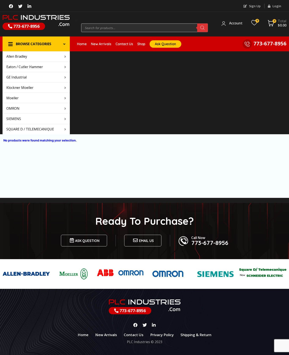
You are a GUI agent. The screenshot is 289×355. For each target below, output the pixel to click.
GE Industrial (16, 77)
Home (82, 44)
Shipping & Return (195, 334)
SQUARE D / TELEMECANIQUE (30, 129)
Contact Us (124, 44)
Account (235, 23)
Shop (141, 44)
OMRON (12, 108)
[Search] (202, 28)
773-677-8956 (26, 26)
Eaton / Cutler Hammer (24, 66)
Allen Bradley (16, 56)
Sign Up (254, 6)
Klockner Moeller (19, 87)
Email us (146, 241)
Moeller (12, 98)
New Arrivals (101, 44)
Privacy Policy (162, 334)
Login (276, 6)
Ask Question (165, 44)
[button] (36, 43)
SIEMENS (13, 118)
